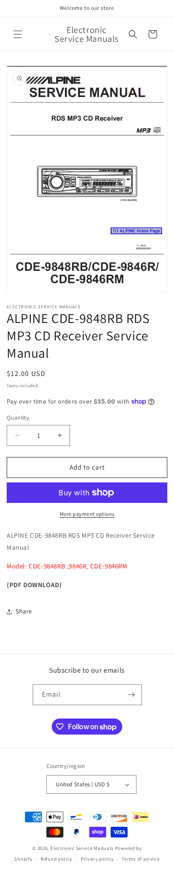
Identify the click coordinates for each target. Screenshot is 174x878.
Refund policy (56, 859)
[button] (18, 34)
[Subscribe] (131, 694)
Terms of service (140, 859)
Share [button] (24, 611)
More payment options (87, 513)
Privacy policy (97, 859)
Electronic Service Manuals (82, 848)
